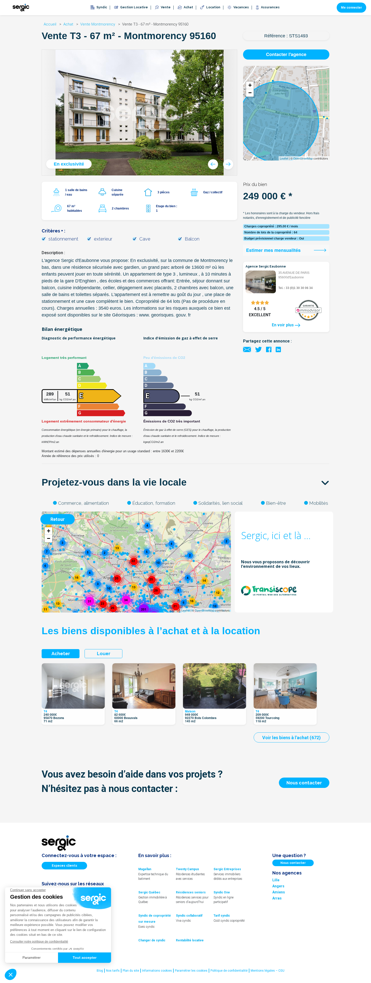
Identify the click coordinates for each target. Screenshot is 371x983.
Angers (278, 886)
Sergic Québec (149, 892)
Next (228, 164)
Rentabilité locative (190, 940)
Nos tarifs (113, 970)
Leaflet (284, 158)
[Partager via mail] (247, 349)
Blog (100, 970)
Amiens (278, 892)
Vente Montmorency (98, 24)
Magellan (144, 869)
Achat (68, 24)
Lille (275, 880)
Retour (57, 519)
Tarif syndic (222, 915)
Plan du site (131, 970)
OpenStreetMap (303, 158)
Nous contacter (304, 782)
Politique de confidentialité (229, 970)
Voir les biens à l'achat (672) (291, 737)
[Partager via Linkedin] (278, 349)
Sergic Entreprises (227, 869)
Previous (213, 164)
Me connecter (351, 7)
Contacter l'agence (286, 54)
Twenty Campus (187, 869)
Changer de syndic (151, 940)
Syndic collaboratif (189, 915)
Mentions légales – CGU (267, 970)
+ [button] (250, 85)
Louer (103, 653)
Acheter (60, 653)
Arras (277, 898)
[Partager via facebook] (269, 349)
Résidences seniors (191, 892)
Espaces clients (64, 865)
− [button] (250, 93)
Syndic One (222, 892)
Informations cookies (157, 970)
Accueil (50, 24)
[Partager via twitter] (258, 349)
